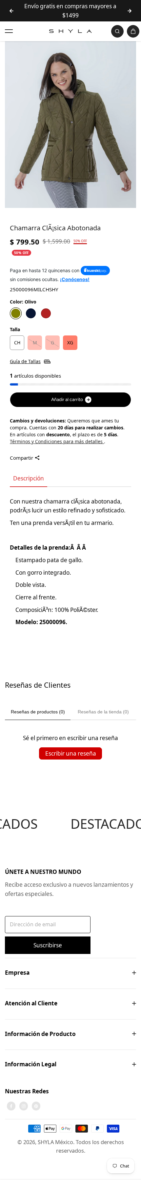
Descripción (28, 478)
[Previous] (11, 11)
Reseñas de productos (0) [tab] (38, 711)
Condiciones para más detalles (69, 441)
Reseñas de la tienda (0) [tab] (103, 711)
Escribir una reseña (70, 753)
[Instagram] (23, 1106)
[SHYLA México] (70, 31)
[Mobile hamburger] (9, 31)
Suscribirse (47, 945)
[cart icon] (133, 31)
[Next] (129, 11)
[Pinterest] (36, 1106)
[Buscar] (117, 31)
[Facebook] (11, 1106)
